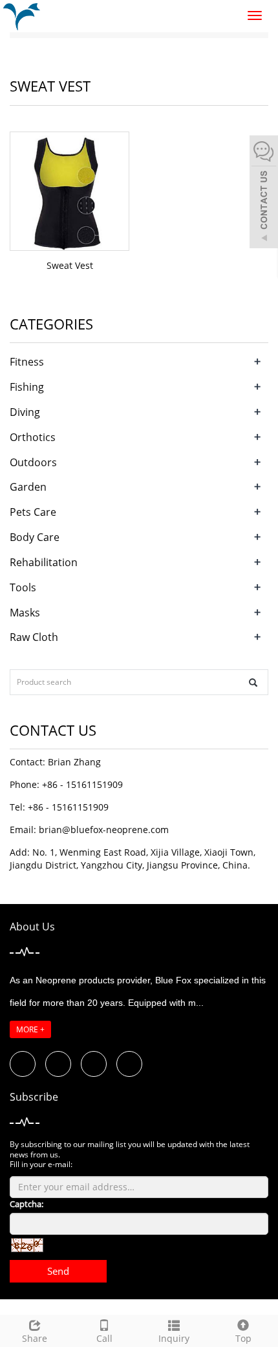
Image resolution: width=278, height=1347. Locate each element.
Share (34, 1338)
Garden (28, 487)
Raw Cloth (34, 637)
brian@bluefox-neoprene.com (104, 829)
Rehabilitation (44, 562)
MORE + (30, 1029)
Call (104, 1338)
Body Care (34, 537)
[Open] (264, 193)
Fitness (27, 362)
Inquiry (173, 1338)
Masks (25, 612)
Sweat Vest (70, 265)
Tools (23, 587)
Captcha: (26, 1204)
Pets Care (33, 512)
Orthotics (33, 437)
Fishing (27, 387)
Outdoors (33, 462)
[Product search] (253, 682)
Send (58, 1270)
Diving (25, 412)
